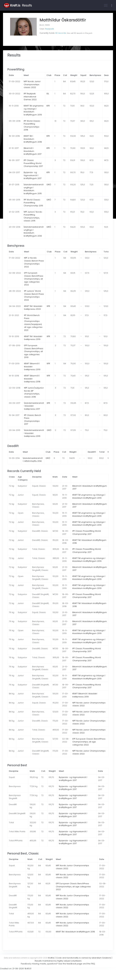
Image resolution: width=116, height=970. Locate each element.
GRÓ (49, 184)
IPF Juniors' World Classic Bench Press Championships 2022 (34, 295)
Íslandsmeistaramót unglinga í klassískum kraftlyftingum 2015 (34, 189)
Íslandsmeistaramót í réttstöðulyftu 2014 (33, 460)
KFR (48, 105)
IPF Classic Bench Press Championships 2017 (32, 420)
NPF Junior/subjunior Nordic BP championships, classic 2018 (34, 392)
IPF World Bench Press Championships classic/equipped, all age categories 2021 (33, 323)
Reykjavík (49, 28)
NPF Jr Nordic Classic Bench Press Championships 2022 (34, 262)
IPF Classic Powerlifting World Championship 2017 (33, 163)
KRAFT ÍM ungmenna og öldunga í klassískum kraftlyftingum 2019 (33, 110)
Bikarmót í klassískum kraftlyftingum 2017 (33, 151)
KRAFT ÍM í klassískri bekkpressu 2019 (33, 338)
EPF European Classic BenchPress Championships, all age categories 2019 (33, 351)
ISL (48, 93)
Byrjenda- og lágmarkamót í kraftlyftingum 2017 (33, 175)
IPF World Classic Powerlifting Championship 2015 (33, 202)
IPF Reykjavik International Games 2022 (30, 96)
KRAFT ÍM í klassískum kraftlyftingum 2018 (33, 139)
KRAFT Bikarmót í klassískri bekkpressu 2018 (32, 378)
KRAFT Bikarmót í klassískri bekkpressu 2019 (32, 366)
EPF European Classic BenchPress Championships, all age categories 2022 (33, 278)
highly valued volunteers (69, 960)
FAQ (93, 963)
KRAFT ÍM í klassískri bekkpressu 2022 (33, 308)
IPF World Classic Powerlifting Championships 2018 (32, 125)
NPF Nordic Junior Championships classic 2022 (32, 84)
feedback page (74, 963)
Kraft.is (51, 957)
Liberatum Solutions (101, 957)
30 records (60, 33)
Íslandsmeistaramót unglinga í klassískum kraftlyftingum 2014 (34, 231)
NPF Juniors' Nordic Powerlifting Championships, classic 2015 (33, 216)
